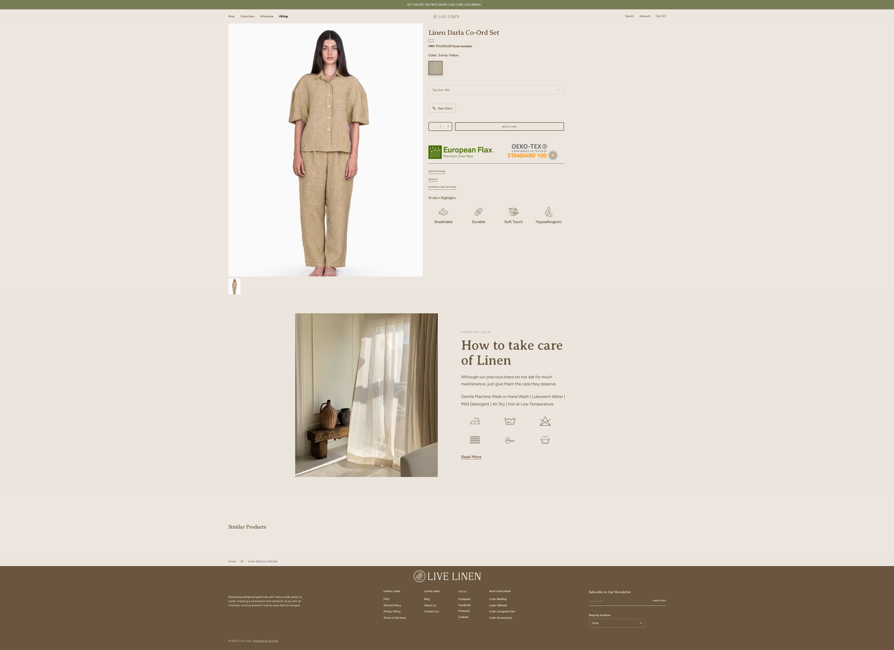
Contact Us (431, 611)
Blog (427, 599)
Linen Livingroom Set (502, 611)
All (242, 561)
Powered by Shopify (265, 641)
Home (232, 561)
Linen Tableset (498, 605)
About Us (430, 605)
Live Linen (245, 641)
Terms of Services (395, 617)
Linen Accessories (500, 617)
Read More (471, 456)
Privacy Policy (392, 611)
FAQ (386, 599)
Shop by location (599, 615)
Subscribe (659, 600)
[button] (629, 16)
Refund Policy (392, 605)
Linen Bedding (498, 599)
